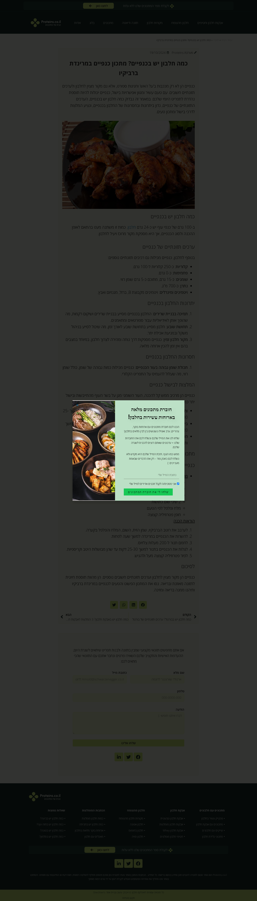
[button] (77, 405)
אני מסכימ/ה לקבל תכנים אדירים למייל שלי (152, 484)
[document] (128, 450)
